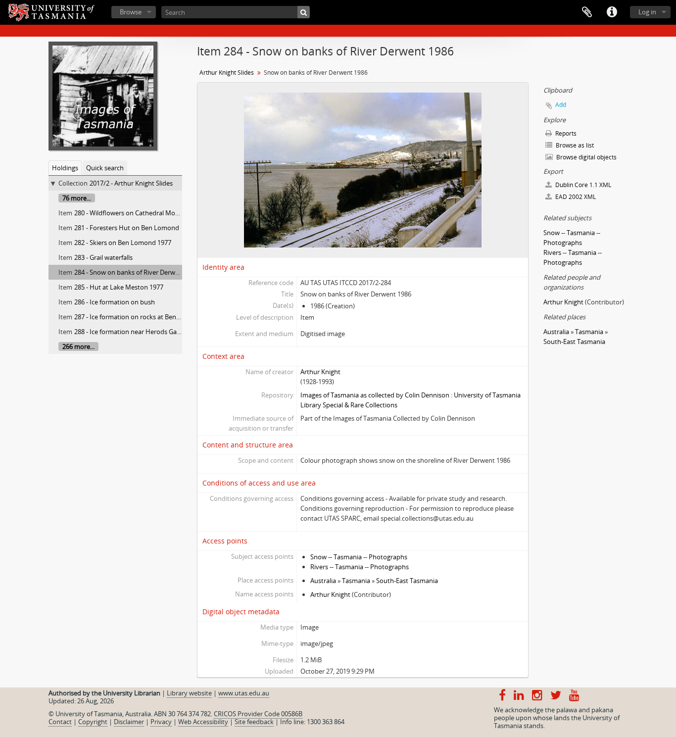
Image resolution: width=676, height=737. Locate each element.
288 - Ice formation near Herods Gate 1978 (136, 331)
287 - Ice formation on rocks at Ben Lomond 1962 (146, 316)
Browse (131, 11)
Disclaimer (129, 721)
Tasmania (356, 580)
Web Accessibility (203, 721)
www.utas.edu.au (243, 692)
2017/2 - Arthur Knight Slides (131, 183)
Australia (323, 580)
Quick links (611, 12)
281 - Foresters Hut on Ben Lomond (126, 227)
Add (560, 104)
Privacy (161, 721)
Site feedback (254, 721)
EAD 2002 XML (575, 197)
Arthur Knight (320, 371)
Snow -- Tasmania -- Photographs (358, 556)
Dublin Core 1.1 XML (582, 185)
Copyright (92, 721)
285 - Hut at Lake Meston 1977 (118, 287)
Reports (565, 133)
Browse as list (574, 145)
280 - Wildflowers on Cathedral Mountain (134, 212)
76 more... (76, 198)
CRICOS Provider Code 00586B (258, 713)
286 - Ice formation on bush (114, 301)
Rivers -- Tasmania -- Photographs (359, 566)
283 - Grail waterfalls (103, 257)
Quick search (105, 167)
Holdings (65, 167)
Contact (60, 721)
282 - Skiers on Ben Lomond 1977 (122, 242)
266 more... (78, 346)
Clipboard (587, 12)
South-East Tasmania (407, 580)
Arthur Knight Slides (226, 72)
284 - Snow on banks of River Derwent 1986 (137, 272)
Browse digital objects (586, 157)
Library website (189, 692)
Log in (647, 11)
